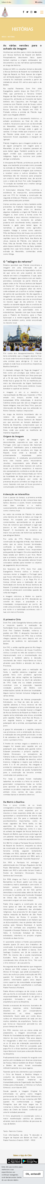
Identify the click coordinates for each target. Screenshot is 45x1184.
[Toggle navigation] (41, 12)
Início (4, 37)
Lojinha (39, 2)
